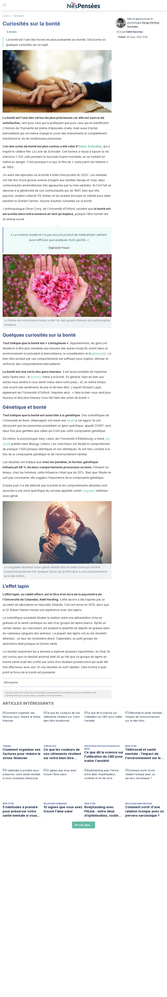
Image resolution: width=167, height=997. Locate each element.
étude (71, 420)
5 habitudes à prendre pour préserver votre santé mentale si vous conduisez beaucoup (20, 811)
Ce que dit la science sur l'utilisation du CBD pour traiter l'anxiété (103, 756)
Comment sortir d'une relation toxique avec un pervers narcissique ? (144, 811)
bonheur (36, 377)
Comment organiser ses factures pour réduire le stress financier (21, 754)
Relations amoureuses (138, 803)
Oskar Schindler (89, 146)
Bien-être (131, 746)
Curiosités (18, 16)
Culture (6, 16)
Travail (7, 746)
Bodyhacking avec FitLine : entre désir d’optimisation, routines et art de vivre (103, 811)
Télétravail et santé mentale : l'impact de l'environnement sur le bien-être (143, 754)
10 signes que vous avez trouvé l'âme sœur (63, 809)
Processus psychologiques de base (102, 747)
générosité (99, 353)
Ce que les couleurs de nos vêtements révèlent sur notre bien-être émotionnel (62, 754)
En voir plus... (83, 825)
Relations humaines (55, 803)
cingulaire (88, 490)
